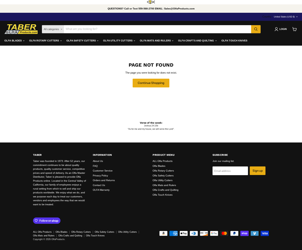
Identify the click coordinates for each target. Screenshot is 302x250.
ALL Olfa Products (162, 161)
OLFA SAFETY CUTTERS (81, 40)
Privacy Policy (100, 175)
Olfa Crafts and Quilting (165, 189)
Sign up (258, 170)
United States (284, 17)
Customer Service (103, 170)
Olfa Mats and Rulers (164, 185)
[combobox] (157, 29)
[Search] (256, 29)
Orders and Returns (104, 180)
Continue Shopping (151, 83)
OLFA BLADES (13, 40)
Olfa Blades (159, 166)
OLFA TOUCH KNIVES (234, 40)
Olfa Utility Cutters (162, 180)
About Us (98, 161)
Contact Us (99, 185)
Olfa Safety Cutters (163, 175)
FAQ (95, 166)
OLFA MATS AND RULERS (155, 40)
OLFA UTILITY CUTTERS (118, 40)
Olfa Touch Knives (162, 194)
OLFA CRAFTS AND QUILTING (196, 40)
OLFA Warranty (101, 189)
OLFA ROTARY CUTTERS (44, 40)
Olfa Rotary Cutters (163, 170)
